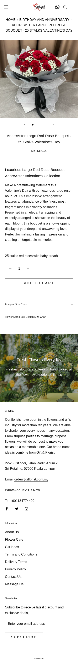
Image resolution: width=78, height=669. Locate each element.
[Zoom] (69, 50)
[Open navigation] (6, 6)
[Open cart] (72, 7)
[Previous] (24, 124)
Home (11, 20)
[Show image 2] (37, 124)
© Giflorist (39, 658)
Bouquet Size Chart (16, 304)
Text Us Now (30, 490)
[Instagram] (26, 508)
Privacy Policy (15, 569)
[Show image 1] (32, 124)
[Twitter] (16, 508)
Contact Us (13, 576)
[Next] (53, 124)
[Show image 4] (46, 124)
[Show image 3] (41, 124)
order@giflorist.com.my (31, 479)
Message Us (14, 584)
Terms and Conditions (21, 554)
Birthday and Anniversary (44, 20)
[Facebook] (6, 508)
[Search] (65, 7)
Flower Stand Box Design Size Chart (25, 316)
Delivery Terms (16, 562)
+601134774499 (22, 501)
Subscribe (24, 637)
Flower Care (14, 539)
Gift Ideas (12, 547)
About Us (12, 532)
